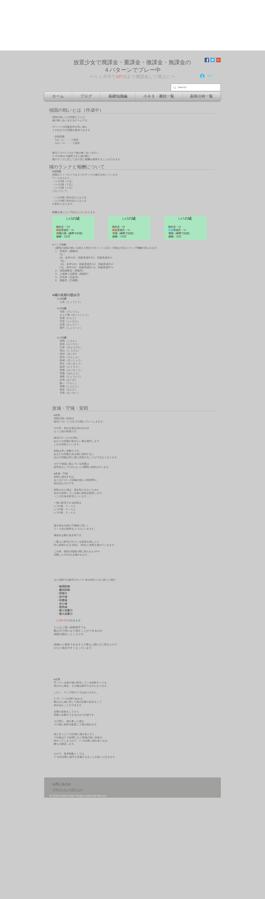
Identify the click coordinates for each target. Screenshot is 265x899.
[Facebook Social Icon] (207, 60)
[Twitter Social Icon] (212, 60)
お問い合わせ (61, 784)
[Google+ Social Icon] (218, 60)
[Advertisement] (108, 25)
